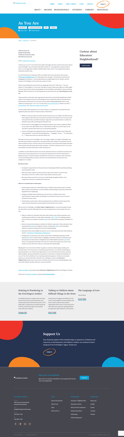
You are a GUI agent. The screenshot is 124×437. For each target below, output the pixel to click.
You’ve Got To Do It (53, 103)
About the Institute (57, 400)
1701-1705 (54, 217)
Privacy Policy (92, 434)
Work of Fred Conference (78, 407)
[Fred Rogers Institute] (21, 377)
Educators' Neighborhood (78, 400)
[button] (41, 10)
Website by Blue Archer (104, 434)
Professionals (61, 10)
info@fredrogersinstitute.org (22, 409)
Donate (103, 5)
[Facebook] (15, 424)
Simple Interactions (76, 411)
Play (46, 27)
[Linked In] (25, 424)
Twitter (28, 274)
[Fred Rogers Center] (20, 3)
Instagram (34, 274)
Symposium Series (76, 404)
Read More (52, 313)
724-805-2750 (18, 414)
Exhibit (52, 4)
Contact (90, 4)
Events (60, 4)
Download (22, 313)
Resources (102, 10)
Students (77, 10)
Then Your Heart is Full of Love (38, 105)
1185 (56, 226)
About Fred (54, 404)
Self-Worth (23, 27)
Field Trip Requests (76, 417)
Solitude (53, 27)
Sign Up (84, 377)
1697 (28, 237)
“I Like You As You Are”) (28, 60)
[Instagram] (29, 424)
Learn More (86, 65)
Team (52, 407)
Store (82, 4)
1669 (45, 219)
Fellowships (74, 414)
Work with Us (55, 411)
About (37, 10)
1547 (65, 239)
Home (20, 40)
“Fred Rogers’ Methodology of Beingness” (38, 233)
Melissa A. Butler (23, 270)
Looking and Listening (35, 27)
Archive (48, 10)
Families (89, 10)
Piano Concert (71, 4)
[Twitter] (20, 424)
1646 (31, 226)
